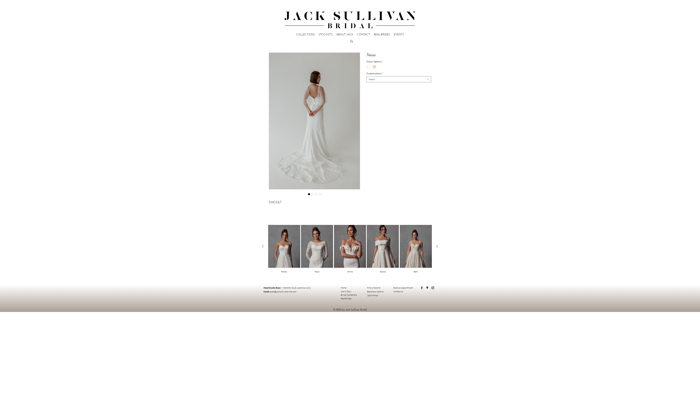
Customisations (374, 73)
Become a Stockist (375, 291)
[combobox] (398, 79)
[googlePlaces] (427, 288)
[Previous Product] (263, 246)
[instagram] (433, 288)
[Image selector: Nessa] (309, 194)
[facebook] (422, 288)
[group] (350, 249)
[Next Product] (437, 246)
